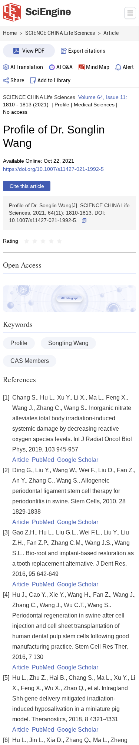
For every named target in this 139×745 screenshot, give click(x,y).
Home (10, 33)
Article (20, 460)
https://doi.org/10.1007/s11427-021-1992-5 (53, 169)
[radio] (26, 241)
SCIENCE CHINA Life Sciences (39, 97)
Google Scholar (77, 460)
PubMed (43, 460)
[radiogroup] (43, 241)
